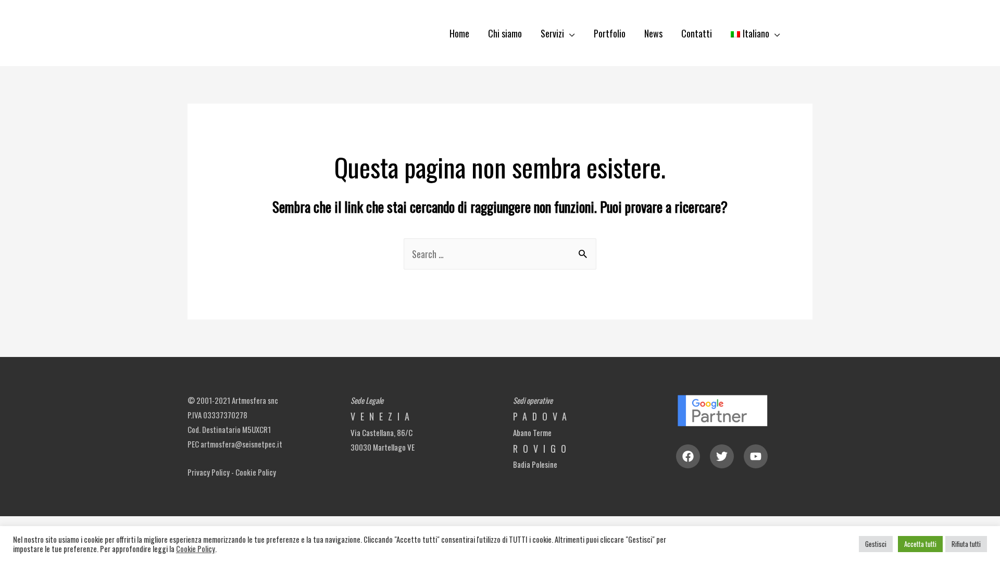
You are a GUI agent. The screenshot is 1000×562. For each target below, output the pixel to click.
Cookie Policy (255, 472)
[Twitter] (722, 456)
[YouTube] (756, 456)
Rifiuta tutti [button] (966, 544)
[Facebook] (688, 456)
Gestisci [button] (875, 544)
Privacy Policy (209, 472)
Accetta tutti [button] (920, 544)
